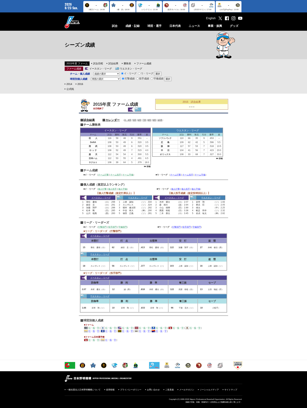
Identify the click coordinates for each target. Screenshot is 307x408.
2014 (69, 84)
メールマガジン (186, 389)
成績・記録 (132, 25)
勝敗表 (127, 63)
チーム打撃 (103, 175)
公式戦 (70, 89)
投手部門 (112, 227)
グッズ (234, 25)
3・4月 (127, 120)
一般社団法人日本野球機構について (83, 389)
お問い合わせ (153, 389)
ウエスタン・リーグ (131, 68)
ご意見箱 (169, 389)
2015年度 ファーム (77, 63)
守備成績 (158, 78)
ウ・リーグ (147, 73)
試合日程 (98, 63)
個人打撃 (102, 189)
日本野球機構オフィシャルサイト (81, 22)
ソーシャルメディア (209, 389)
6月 (139, 120)
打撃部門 (102, 227)
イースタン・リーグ (100, 68)
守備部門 (122, 227)
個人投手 (112, 189)
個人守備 (122, 189)
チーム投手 (115, 175)
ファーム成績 (143, 63)
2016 (80, 84)
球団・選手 (154, 25)
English (211, 18)
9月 (154, 120)
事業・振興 (215, 25)
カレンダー (113, 119)
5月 (134, 120)
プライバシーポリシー (130, 389)
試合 (115, 25)
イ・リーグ (130, 73)
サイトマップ (230, 389)
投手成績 (144, 78)
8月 (149, 120)
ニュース (194, 25)
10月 (160, 120)
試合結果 (113, 63)
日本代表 (175, 25)
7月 (144, 120)
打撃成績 (130, 78)
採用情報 (110, 389)
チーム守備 (128, 175)
